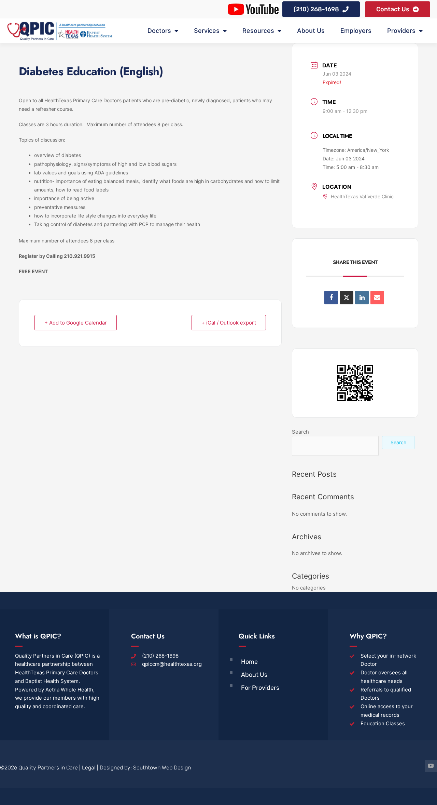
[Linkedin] (362, 297)
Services (207, 30)
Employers (355, 30)
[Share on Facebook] (331, 297)
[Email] (377, 297)
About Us (311, 30)
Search (300, 431)
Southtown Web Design (162, 767)
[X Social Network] (346, 297)
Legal (89, 767)
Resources (258, 30)
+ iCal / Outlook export (228, 322)
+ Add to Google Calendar (75, 322)
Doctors (159, 30)
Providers (401, 30)
